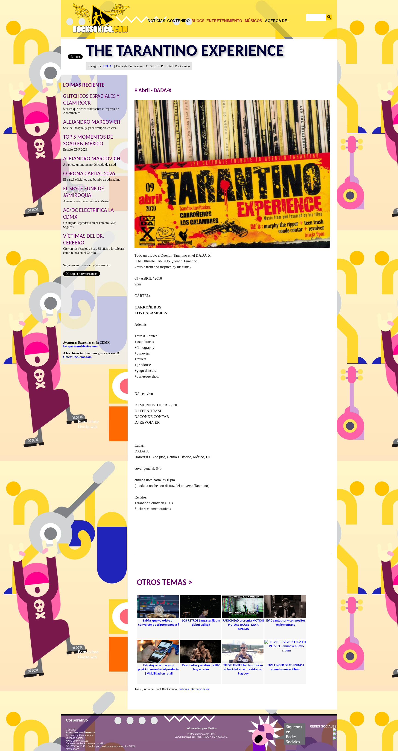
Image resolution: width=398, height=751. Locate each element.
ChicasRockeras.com (77, 357)
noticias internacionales (194, 689)
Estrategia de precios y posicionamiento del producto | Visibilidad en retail (158, 669)
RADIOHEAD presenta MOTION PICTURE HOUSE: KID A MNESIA (243, 625)
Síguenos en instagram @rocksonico (86, 265)
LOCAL (108, 66)
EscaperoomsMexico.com (80, 346)
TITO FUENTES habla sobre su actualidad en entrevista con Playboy (243, 669)
